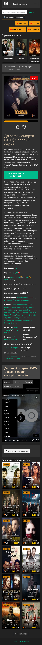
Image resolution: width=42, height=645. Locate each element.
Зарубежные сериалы (26, 297)
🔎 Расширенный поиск (13, 17)
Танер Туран (17, 318)
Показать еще (21, 634)
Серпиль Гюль (10, 310)
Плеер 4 (7, 386)
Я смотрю (33, 391)
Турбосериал (20, 4)
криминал (8, 280)
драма (25, 277)
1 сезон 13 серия (11, 348)
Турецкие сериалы (21, 300)
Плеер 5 (18, 386)
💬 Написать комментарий (17, 451)
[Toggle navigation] (35, 4)
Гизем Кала (22, 310)
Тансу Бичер (16, 307)
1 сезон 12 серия (11, 356)
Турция (14, 273)
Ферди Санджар (29, 312)
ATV (16, 340)
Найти (31, 12)
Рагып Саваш (9, 315)
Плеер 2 (18, 382)
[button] (13, 359)
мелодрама (15, 277)
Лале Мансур (16, 312)
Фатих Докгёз (28, 307)
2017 (17, 268)
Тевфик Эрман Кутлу (23, 320)
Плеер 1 (7, 382)
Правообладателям (21, 641)
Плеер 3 (28, 382)
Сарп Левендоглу (19, 305)
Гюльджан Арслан (11, 323)
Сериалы (8, 300)
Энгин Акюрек (22, 315)
